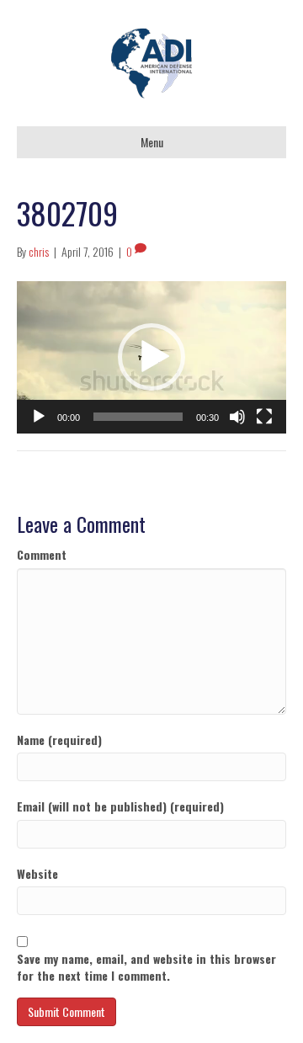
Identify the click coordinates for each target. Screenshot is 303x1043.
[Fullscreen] (264, 416)
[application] (151, 357)
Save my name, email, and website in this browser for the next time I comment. (146, 967)
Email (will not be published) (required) (120, 806)
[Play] (38, 416)
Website (37, 873)
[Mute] (237, 416)
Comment (41, 554)
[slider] (138, 416)
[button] (151, 357)
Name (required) (59, 740)
